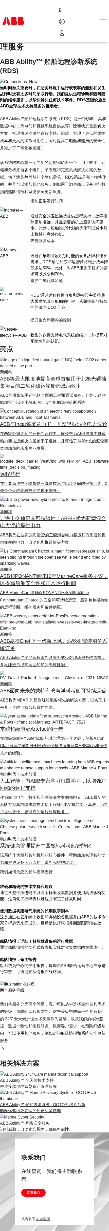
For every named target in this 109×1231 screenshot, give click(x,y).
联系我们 (33, 1193)
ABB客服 (43, 1219)
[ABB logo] (13, 21)
